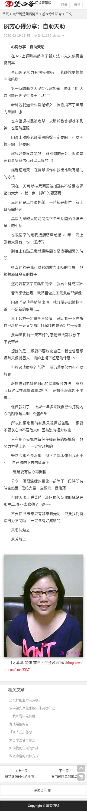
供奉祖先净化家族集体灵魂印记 (32, 708)
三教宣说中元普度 (22, 716)
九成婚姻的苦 (19, 724)
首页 (5, 14)
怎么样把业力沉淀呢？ (25, 700)
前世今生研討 (52, 14)
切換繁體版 (43, 3)
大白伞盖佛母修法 (22, 740)
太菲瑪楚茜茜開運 (26, 14)
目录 (64, 5)
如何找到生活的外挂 (24, 748)
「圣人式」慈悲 (20, 732)
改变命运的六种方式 (24, 756)
